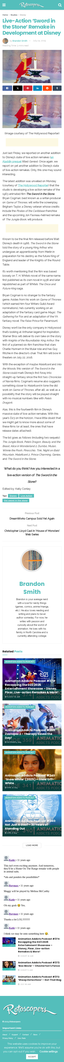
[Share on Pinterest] (27, 88)
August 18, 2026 (13, 697)
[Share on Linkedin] (37, 88)
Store (35, 1035)
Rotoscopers (15, 1021)
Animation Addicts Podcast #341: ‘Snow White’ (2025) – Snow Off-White (30, 779)
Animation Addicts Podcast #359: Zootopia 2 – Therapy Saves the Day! (30, 734)
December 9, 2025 (13, 742)
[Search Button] (60, 5)
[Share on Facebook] (7, 88)
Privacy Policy (7, 1038)
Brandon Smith (19, 40)
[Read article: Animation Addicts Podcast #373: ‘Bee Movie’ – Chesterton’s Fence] (9, 965)
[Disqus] (32, 895)
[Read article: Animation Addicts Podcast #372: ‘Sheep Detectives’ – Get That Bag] (9, 980)
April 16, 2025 (12, 788)
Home (5, 15)
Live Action (26, 496)
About (4, 1035)
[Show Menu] (4, 5)
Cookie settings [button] (49, 1051)
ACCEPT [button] (32, 1056)
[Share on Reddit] (47, 88)
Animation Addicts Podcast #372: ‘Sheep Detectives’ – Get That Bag (39, 978)
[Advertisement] (32, 142)
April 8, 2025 (11, 833)
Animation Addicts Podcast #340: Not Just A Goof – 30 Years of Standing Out (30, 825)
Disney (23, 15)
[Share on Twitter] (18, 88)
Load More (32, 845)
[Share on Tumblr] (57, 88)
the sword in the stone (16, 500)
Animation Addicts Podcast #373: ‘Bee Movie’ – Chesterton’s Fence (39, 964)
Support (15, 1035)
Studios (14, 15)
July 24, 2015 (39, 40)
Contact (25, 1035)
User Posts (22, 1038)
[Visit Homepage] (32, 5)
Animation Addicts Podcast (19, 662)
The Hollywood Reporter (33, 185)
